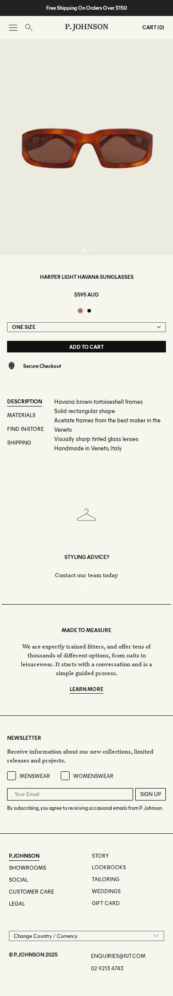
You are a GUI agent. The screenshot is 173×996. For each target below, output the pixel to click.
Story (100, 855)
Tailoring (105, 879)
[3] (92, 588)
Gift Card (106, 903)
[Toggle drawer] (13, 28)
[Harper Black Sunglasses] (89, 310)
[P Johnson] (86, 27)
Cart (149, 27)
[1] (81, 588)
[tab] (84, 250)
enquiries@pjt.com (118, 956)
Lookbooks (109, 867)
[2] (86, 588)
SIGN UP (150, 794)
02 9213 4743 (107, 968)
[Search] (28, 27)
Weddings (106, 891)
